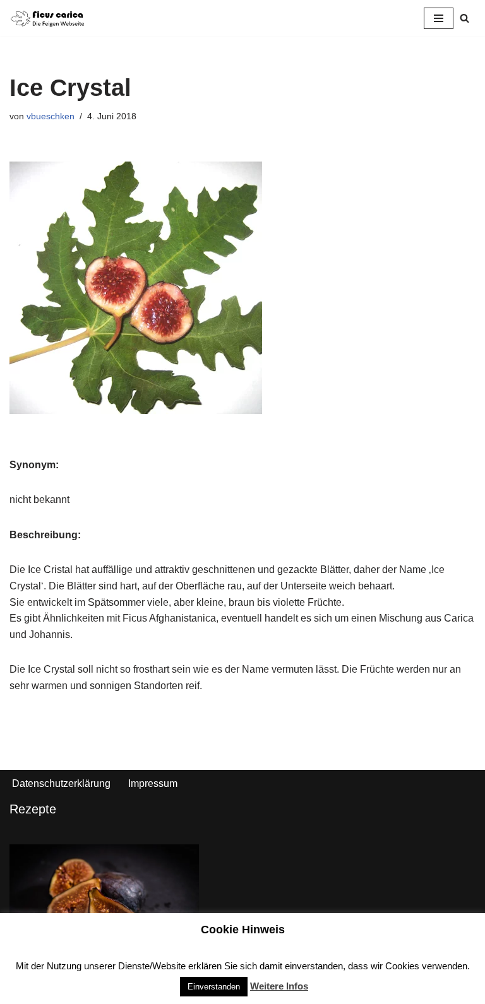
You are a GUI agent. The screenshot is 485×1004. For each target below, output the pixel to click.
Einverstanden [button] (214, 986)
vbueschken (51, 116)
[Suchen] (464, 18)
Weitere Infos (279, 986)
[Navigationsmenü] (438, 18)
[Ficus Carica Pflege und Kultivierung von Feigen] (47, 18)
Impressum (152, 783)
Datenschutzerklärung (61, 783)
